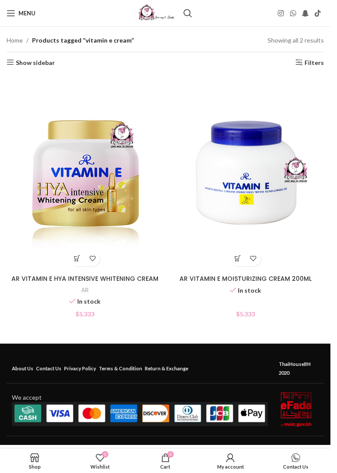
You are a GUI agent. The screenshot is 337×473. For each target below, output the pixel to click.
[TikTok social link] (318, 13)
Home (15, 40)
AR (85, 290)
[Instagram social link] (281, 13)
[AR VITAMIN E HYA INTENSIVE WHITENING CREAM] (85, 173)
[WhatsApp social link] (293, 13)
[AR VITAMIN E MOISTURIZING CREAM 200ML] (246, 173)
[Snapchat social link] (305, 13)
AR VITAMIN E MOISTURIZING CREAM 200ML (245, 278)
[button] (77, 258)
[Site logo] (156, 12)
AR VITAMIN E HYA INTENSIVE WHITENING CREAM (84, 278)
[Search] (188, 13)
